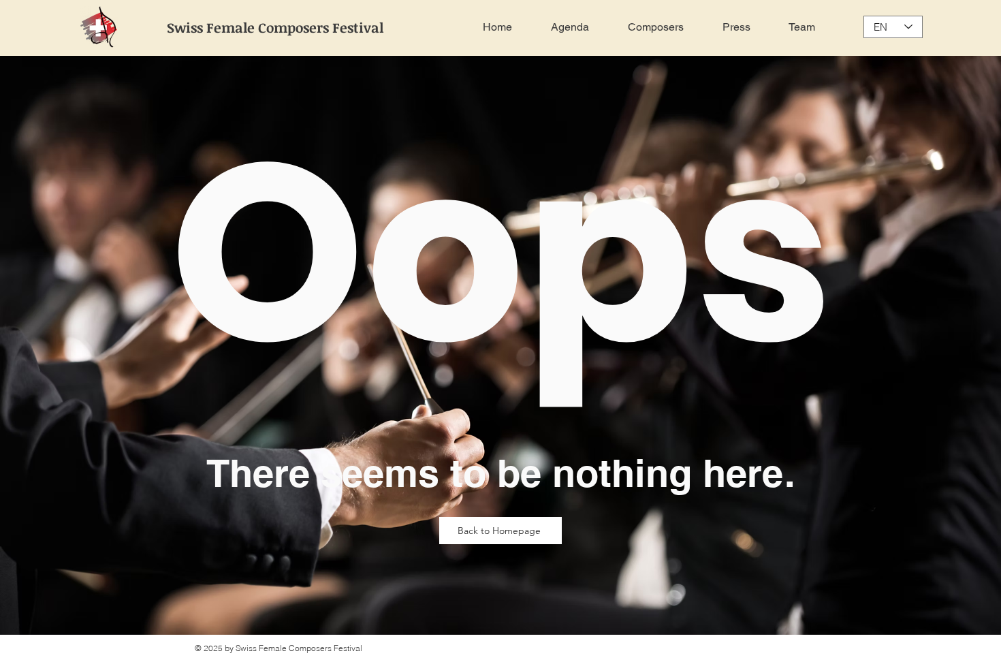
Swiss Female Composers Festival (275, 27)
